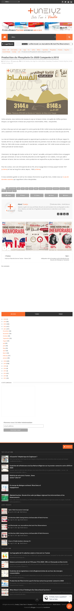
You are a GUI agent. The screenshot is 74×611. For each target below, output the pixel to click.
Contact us (69, 446)
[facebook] (62, 2)
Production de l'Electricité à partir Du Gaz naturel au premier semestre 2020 (37, 581)
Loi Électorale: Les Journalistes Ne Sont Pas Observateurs (42, 44)
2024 (4, 321)
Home (4, 50)
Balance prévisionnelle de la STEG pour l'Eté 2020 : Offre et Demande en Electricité (38, 562)
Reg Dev (66, 50)
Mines (38, 50)
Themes (37, 314)
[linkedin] (71, 2)
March (5, 353)
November (6, 333)
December (6, 331)
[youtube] (68, 2)
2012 (4, 378)
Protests (60, 50)
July (4, 343)
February (5, 355)
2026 (4, 319)
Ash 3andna (14, 50)
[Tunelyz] (58, 214)
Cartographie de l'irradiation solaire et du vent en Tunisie (30, 553)
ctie (20, 50)
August (5, 341)
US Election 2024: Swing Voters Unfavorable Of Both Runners (28, 533)
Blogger (33, 607)
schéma (4, 169)
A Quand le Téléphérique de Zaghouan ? (23, 456)
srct (19, 52)
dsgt (24, 50)
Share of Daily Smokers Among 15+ (19, 541)
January (5, 358)
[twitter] (65, 2)
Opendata (45, 50)
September (6, 338)
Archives (13, 314)
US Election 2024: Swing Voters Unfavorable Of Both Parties (28, 517)
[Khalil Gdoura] (67, 214)
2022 (4, 326)
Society (14, 52)
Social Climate (6, 52)
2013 (4, 376)
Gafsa (33, 50)
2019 (4, 363)
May (4, 348)
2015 (4, 371)
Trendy (61, 314)
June (4, 345)
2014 (4, 373)
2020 (4, 361)
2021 (4, 329)
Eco (29, 50)
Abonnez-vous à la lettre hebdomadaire (18, 422)
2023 (4, 324)
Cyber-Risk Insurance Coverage (18, 510)
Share (23, 195)
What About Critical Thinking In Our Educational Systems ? (30, 590)
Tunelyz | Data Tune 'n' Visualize (23, 604)
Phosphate (53, 50)
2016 (4, 368)
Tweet (9, 195)
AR (8, 50)
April (4, 350)
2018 (4, 366)
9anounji (18, 44)
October (5, 336)
